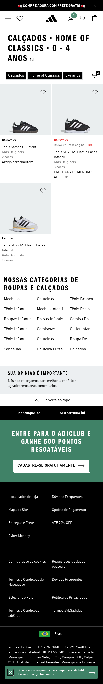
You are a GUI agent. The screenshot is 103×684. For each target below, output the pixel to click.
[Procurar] (83, 18)
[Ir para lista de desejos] (20, 18)
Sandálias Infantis (12, 349)
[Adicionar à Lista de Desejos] (43, 93)
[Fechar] (11, 672)
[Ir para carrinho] (95, 18)
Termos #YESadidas (67, 610)
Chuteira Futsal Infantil (50, 349)
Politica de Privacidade (69, 597)
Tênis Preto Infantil (80, 309)
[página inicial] (52, 20)
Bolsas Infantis (50, 319)
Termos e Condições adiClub (23, 613)
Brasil (59, 634)
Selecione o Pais (20, 597)
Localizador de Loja (23, 497)
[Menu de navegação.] (8, 18)
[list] (43, 76)
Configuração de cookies (27, 561)
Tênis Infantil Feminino (15, 339)
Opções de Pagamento (69, 510)
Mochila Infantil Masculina (50, 309)
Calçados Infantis (78, 349)
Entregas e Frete (21, 523)
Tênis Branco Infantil (81, 299)
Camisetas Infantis (46, 329)
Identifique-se (29, 413)
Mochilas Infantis (12, 299)
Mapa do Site (18, 510)
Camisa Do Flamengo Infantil (79, 319)
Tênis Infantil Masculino (15, 309)
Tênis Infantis (16, 329)
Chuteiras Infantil (45, 299)
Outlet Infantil (82, 329)
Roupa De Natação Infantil (84, 339)
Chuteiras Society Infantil (50, 339)
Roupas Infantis (18, 319)
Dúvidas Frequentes (67, 497)
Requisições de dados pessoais (68, 564)
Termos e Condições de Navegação (26, 582)
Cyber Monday (19, 536)
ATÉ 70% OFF (62, 523)
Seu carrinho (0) (72, 413)
